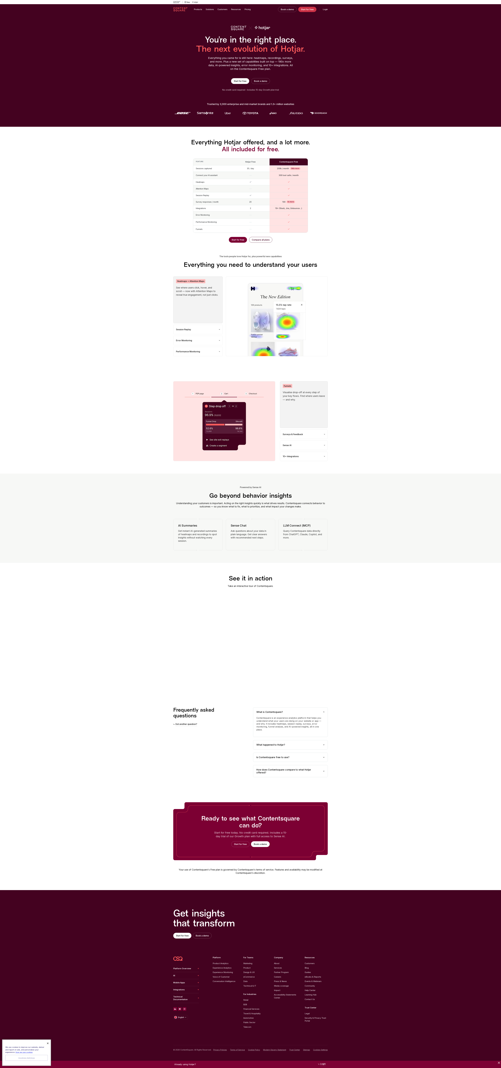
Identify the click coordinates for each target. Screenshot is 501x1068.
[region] (26, 1052)
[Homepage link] (178, 959)
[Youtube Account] (180, 1009)
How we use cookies (24, 1052)
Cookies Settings (320, 1050)
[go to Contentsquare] (178, 2)
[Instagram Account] (184, 1009)
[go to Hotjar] (195, 2)
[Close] (48, 1043)
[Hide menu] (499, 1063)
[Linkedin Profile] (175, 1009)
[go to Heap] (187, 2)
